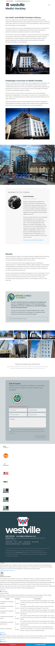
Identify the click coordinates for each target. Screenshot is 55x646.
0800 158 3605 (9, 1)
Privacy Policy (27, 541)
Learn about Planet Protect (18, 318)
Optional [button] (2, 639)
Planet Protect (9, 541)
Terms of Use (35, 541)
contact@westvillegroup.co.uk (26, 536)
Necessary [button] (3, 589)
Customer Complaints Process (13, 543)
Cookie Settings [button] (4, 570)
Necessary (4, 591)
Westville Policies (26, 543)
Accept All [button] (12, 570)
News (15, 541)
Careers (20, 541)
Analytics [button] (2, 632)
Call (40, 644)
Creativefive (18, 552)
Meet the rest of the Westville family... (33, 240)
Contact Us (13, 644)
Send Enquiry (40, 436)
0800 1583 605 (10, 536)
